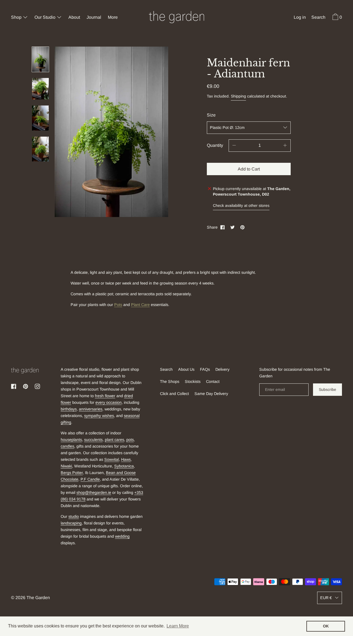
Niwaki (66, 466)
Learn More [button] (178, 626)
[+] (285, 145)
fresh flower (105, 396)
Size (211, 115)
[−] (234, 145)
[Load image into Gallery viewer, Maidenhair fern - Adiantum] (40, 59)
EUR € (326, 598)
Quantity (215, 145)
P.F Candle (90, 479)
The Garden (38, 597)
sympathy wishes (99, 415)
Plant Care (140, 304)
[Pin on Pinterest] (242, 227)
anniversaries (90, 409)
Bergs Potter (72, 472)
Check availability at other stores (241, 205)
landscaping (71, 523)
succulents (93, 439)
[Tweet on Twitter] (232, 227)
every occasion (108, 402)
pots (130, 439)
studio (73, 516)
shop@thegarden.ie (93, 492)
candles (67, 446)
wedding (122, 536)
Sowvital (111, 459)
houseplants (71, 439)
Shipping (238, 96)
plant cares (114, 439)
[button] (318, 18)
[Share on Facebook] (223, 227)
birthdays (69, 409)
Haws (126, 459)
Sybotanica (124, 466)
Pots (118, 304)
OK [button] (326, 626)
